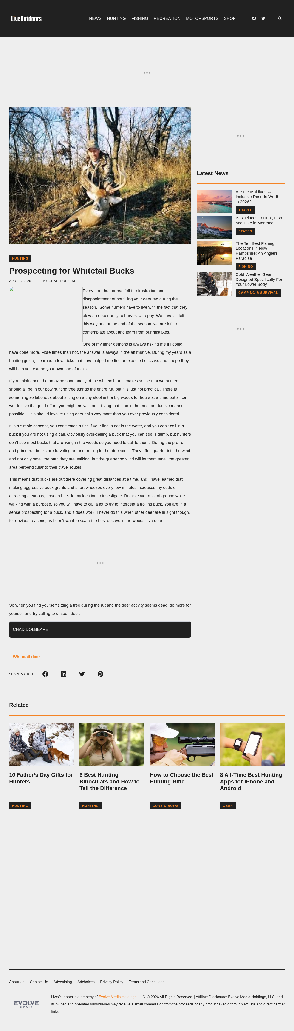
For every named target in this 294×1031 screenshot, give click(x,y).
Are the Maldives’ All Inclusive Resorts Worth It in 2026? (259, 197)
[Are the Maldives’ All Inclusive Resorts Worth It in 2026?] (214, 201)
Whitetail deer (26, 656)
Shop (230, 18)
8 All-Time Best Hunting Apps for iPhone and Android (251, 781)
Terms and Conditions (146, 982)
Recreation (167, 18)
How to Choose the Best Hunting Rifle (181, 778)
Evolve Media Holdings (117, 997)
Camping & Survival (258, 292)
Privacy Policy (111, 982)
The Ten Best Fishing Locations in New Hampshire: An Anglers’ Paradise (257, 251)
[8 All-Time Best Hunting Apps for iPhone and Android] (252, 744)
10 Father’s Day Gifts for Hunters (41, 778)
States (245, 231)
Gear (228, 806)
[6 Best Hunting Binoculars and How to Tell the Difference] (111, 744)
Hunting (116, 18)
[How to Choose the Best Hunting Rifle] (182, 744)
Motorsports (202, 18)
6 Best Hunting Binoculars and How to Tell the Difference (109, 781)
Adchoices (86, 982)
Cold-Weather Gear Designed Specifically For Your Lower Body (259, 279)
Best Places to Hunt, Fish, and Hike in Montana (259, 220)
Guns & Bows (165, 806)
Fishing (139, 18)
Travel (245, 210)
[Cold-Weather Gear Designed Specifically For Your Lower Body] (214, 284)
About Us (16, 982)
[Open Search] (280, 18)
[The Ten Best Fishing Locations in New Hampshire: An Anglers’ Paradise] (214, 253)
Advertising (63, 982)
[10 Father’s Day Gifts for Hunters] (41, 744)
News (95, 18)
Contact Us (39, 982)
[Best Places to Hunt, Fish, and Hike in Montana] (214, 227)
